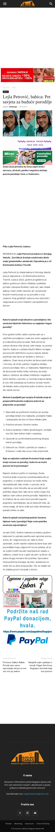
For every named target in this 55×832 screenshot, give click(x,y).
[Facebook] (20, 813)
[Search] (51, 4)
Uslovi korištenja (43, 823)
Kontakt (9, 823)
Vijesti (14, 87)
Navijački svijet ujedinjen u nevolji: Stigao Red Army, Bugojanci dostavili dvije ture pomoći (40, 667)
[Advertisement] (27, 36)
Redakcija (13, 107)
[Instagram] (27, 813)
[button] (4, 4)
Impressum (29, 823)
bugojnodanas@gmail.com (36, 793)
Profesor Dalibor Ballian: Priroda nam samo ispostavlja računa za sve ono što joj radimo (14, 667)
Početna (6, 87)
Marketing (18, 823)
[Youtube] (35, 813)
